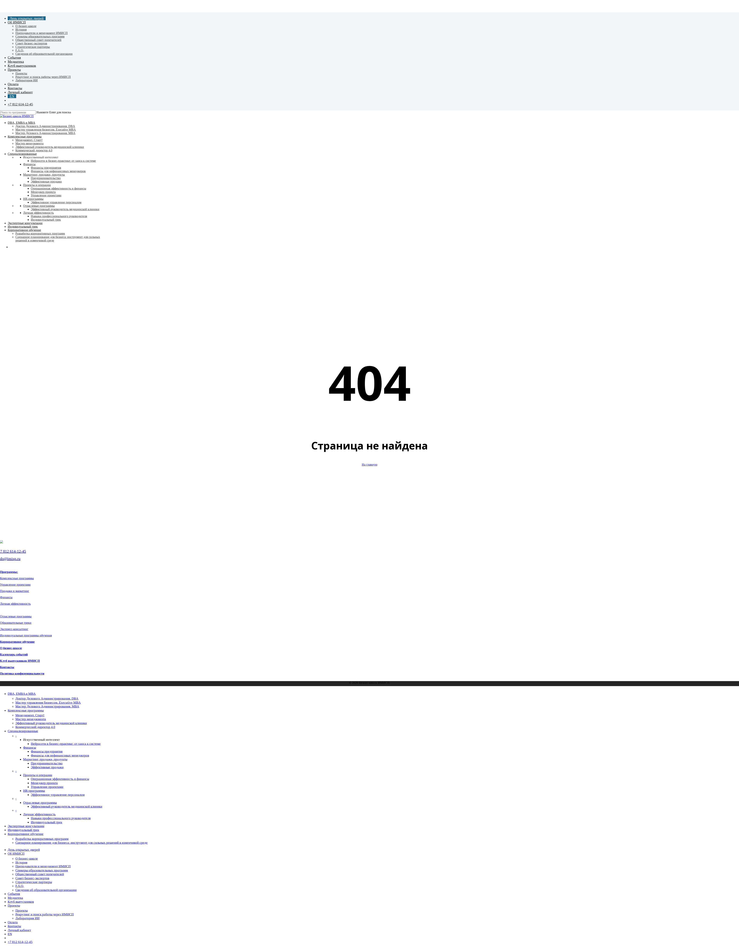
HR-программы (34, 791)
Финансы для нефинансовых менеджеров (60, 755)
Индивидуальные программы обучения (26, 635)
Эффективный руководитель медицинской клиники (51, 723)
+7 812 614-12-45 (13, 551)
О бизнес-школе (11, 648)
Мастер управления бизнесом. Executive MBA (48, 702)
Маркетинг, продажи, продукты (45, 759)
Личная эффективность (15, 603)
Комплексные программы (17, 578)
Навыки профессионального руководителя (61, 818)
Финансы (6, 597)
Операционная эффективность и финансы (60, 779)
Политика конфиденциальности (22, 673)
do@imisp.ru (10, 558)
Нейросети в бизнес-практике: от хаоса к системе (66, 744)
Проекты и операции (37, 775)
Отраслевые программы (16, 616)
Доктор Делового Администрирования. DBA (46, 698)
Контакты (7, 667)
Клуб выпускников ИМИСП (20, 660)
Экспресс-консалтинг (14, 629)
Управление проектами (15, 584)
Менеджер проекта (44, 783)
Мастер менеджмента (30, 719)
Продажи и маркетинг (14, 591)
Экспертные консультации (26, 826)
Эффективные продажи (47, 767)
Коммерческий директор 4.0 (35, 727)
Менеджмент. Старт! (29, 715)
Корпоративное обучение (17, 641)
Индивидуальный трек (46, 822)
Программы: (9, 572)
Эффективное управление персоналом (58, 795)
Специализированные (23, 731)
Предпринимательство (47, 763)
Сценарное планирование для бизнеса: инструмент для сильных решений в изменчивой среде (81, 842)
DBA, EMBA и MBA (22, 694)
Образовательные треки (15, 622)
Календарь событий (14, 654)
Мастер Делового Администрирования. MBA (47, 706)
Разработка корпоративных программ (42, 839)
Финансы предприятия (47, 751)
